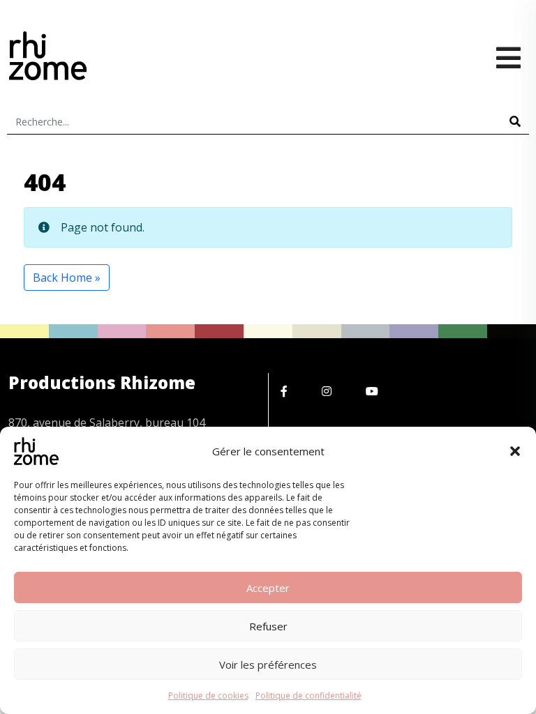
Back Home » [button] (66, 277)
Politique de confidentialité (308, 695)
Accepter (268, 588)
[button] (515, 451)
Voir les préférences (268, 664)
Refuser (268, 626)
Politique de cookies (208, 695)
